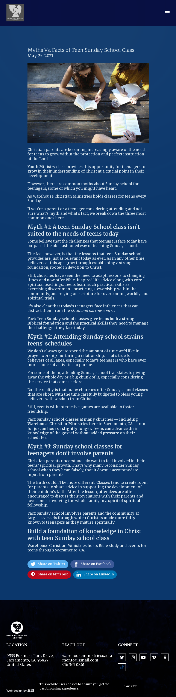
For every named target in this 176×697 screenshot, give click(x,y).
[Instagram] (133, 657)
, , (30, 660)
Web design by (16, 690)
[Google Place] (165, 657)
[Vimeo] (154, 657)
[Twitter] (122, 657)
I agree (130, 686)
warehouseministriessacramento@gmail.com (87, 658)
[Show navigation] (166, 13)
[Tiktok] (122, 667)
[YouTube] (143, 657)
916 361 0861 (73, 664)
